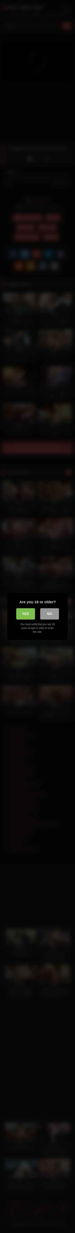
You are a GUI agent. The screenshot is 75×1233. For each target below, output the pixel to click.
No (49, 614)
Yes (25, 614)
